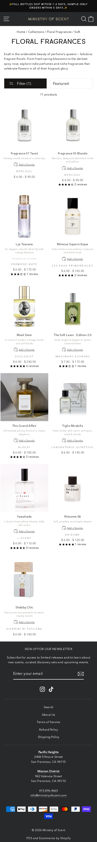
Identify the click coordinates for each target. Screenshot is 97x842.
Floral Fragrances (59, 32)
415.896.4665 (48, 790)
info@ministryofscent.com (48, 795)
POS (29, 838)
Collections (36, 32)
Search (48, 707)
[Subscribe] (81, 674)
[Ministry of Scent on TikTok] (51, 689)
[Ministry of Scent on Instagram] (42, 689)
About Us (48, 714)
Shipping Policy (48, 737)
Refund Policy (48, 729)
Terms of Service (48, 722)
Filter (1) (23, 83)
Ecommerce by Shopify (55, 838)
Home (21, 32)
